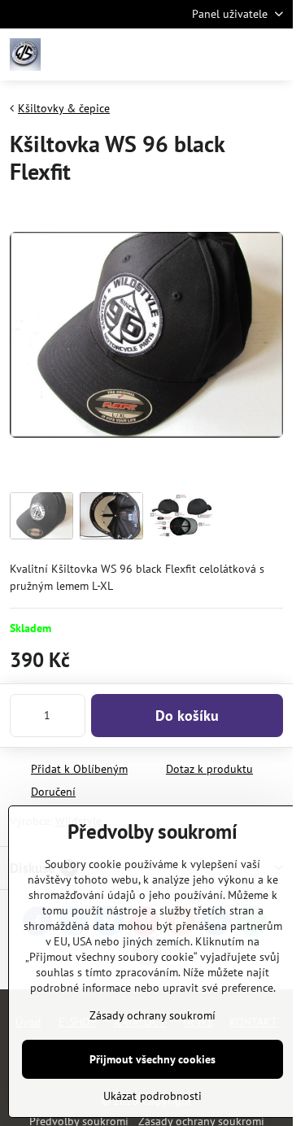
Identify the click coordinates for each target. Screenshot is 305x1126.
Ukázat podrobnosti (152, 1096)
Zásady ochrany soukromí (152, 1015)
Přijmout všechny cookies (152, 1059)
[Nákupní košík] (234, 54)
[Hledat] (195, 54)
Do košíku (187, 715)
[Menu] (273, 54)
